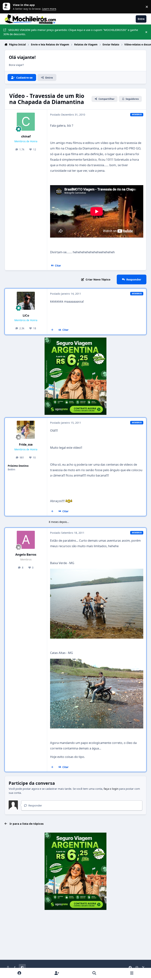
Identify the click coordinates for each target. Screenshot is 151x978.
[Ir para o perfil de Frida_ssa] (26, 430)
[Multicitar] (52, 330)
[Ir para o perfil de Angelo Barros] (26, 540)
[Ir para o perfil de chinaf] (26, 122)
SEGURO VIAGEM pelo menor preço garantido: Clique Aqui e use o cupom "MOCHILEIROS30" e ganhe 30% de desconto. (70, 32)
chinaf (26, 136)
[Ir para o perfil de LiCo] (26, 301)
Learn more (7, 6)
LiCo (26, 315)
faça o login (111, 788)
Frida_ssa (26, 444)
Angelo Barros (25, 554)
